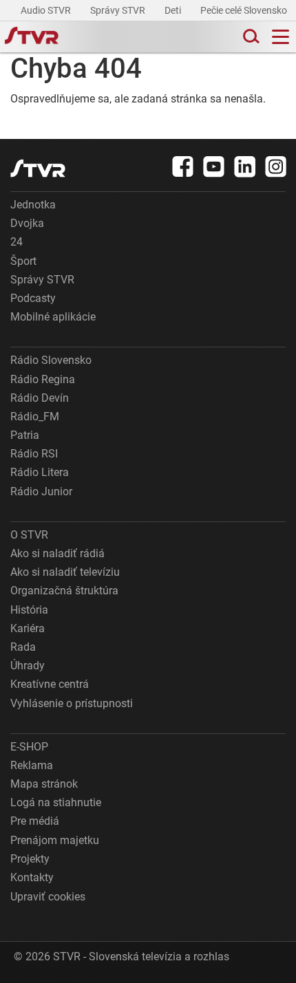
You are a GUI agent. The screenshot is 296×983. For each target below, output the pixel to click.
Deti (174, 10)
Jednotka (33, 204)
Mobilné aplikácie (53, 316)
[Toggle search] (250, 36)
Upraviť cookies (47, 896)
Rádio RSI (34, 453)
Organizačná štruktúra (64, 590)
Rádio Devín (39, 397)
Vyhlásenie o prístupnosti (71, 703)
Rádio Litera (39, 472)
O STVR (29, 534)
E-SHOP (29, 746)
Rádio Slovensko (51, 360)
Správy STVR (118, 10)
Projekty (30, 858)
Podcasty (33, 298)
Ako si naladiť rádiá (57, 553)
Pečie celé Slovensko (244, 10)
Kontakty (32, 877)
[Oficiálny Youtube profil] (214, 166)
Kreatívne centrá (49, 684)
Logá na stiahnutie (55, 802)
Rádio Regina (42, 379)
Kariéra (27, 628)
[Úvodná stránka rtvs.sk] (31, 37)
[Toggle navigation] (280, 36)
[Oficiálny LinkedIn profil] (245, 166)
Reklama (31, 765)
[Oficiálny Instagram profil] (276, 166)
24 (16, 241)
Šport (23, 261)
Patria (24, 435)
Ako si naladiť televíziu (65, 572)
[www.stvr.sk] (37, 168)
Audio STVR (47, 10)
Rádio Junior (41, 491)
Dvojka (27, 223)
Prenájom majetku (54, 840)
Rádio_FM (34, 416)
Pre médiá (34, 821)
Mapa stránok (44, 783)
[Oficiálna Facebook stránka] (183, 166)
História (29, 609)
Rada (23, 646)
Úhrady (27, 665)
